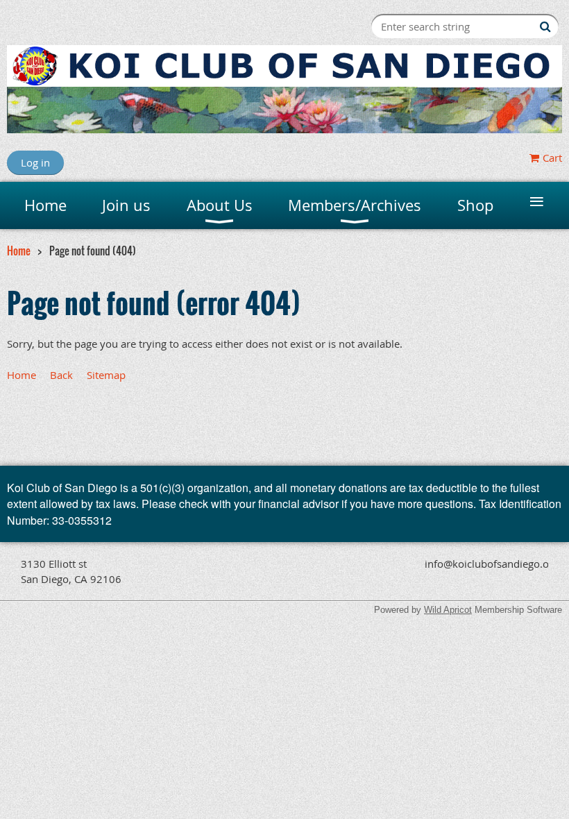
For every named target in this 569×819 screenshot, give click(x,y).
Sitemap (106, 375)
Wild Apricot (448, 610)
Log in (35, 162)
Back (61, 375)
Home (19, 250)
